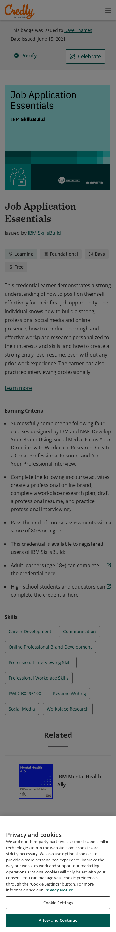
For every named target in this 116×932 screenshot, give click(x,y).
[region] (58, 874)
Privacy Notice (58, 890)
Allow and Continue (58, 920)
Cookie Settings (58, 902)
